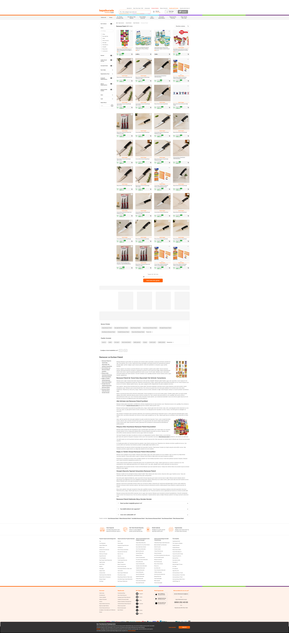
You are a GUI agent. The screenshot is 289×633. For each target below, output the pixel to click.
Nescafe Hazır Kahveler (122, 551)
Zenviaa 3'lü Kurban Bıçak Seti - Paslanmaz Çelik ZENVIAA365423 (124, 263)
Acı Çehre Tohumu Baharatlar (142, 559)
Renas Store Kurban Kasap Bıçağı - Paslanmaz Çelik (143, 78)
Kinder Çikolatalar (157, 553)
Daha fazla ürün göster (153, 280)
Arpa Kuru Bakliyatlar (140, 574)
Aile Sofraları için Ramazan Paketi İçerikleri (106, 369)
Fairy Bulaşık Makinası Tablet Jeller (125, 568)
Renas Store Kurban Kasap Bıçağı (180, 132)
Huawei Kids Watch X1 (177, 551)
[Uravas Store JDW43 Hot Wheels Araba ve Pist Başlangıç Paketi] (162, 174)
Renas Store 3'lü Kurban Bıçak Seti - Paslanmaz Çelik (124, 133)
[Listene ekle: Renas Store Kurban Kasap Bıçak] (169, 86)
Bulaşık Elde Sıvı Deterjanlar (104, 577)
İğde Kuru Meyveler (140, 551)
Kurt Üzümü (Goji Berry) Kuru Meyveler (162, 555)
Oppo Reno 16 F (176, 570)
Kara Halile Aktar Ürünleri (141, 546)
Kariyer (100, 601)
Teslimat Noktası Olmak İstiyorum (124, 603)
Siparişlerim (129, 8)
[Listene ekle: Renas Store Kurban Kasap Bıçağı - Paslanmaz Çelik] (150, 59)
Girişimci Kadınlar (155, 8)
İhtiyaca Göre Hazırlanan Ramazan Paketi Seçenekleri (107, 375)
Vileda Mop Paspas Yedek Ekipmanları (162, 542)
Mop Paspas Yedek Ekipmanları (105, 560)
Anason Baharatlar (139, 572)
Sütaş (104, 34)
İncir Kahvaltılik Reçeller (159, 557)
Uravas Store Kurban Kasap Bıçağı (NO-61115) (124, 104)
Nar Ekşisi (101, 581)
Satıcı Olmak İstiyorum (122, 595)
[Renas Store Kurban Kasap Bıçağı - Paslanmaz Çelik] (143, 66)
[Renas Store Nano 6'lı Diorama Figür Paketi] (181, 93)
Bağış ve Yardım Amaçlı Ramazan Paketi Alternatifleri (106, 380)
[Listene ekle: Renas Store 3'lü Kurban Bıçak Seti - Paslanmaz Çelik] (132, 114)
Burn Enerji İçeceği (158, 561)
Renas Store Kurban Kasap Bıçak (161, 103)
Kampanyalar (147, 8)
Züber (104, 38)
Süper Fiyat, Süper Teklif (138, 8)
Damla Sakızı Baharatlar (141, 580)
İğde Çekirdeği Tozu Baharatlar (160, 544)
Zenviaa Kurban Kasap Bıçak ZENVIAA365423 (160, 76)
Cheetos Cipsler (157, 549)
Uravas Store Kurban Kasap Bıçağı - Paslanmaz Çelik (161, 133)
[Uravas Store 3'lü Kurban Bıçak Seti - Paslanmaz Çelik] (125, 201)
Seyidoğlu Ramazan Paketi (138, 518)
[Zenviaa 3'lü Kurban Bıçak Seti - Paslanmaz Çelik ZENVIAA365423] (125, 253)
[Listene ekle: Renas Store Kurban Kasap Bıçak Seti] (132, 59)
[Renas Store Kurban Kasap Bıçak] (162, 93)
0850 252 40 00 (181, 602)
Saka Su (119, 555)
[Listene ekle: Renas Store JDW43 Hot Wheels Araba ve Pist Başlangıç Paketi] (188, 59)
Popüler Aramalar (176, 545)
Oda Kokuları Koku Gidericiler (105, 574)
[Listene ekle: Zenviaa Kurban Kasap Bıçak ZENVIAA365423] (169, 59)
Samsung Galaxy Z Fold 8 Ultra (179, 574)
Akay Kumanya (106, 40)
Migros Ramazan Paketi (125, 518)
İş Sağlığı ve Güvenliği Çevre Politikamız (107, 610)
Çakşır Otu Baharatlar (140, 563)
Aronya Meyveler (139, 561)
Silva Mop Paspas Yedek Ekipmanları (125, 579)
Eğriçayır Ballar (121, 562)
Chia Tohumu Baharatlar (141, 549)
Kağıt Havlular (102, 562)
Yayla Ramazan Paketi (113, 518)
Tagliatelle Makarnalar (140, 568)
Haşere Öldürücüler (103, 545)
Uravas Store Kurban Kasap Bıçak (142, 132)
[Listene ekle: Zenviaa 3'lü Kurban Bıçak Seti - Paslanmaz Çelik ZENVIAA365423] (132, 246)
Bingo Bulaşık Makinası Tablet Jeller (125, 577)
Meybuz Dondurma (158, 559)
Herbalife (104, 46)
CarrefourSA (105, 51)
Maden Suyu (101, 547)
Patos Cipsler (120, 543)
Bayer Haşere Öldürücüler (123, 572)
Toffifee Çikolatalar (158, 572)
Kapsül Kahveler (102, 555)
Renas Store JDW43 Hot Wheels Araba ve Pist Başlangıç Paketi (179, 78)
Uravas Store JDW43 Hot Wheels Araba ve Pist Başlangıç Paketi (161, 186)
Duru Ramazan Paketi (167, 518)
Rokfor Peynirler (157, 546)
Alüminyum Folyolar (103, 553)
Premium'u (108, 12)
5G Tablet (174, 566)
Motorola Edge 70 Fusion (178, 564)
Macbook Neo (175, 558)
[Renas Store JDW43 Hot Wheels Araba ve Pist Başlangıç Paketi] (181, 66)
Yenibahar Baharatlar (140, 570)
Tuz (100, 541)
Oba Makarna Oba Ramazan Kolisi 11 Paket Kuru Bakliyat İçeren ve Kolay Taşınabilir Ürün (180, 50)
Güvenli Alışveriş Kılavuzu (104, 607)
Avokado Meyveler (139, 553)
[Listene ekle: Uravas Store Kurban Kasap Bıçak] (150, 114)
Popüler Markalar (176, 547)
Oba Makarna (105, 44)
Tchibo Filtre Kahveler (158, 551)
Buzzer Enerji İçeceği (122, 566)
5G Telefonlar (175, 568)
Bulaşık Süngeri (102, 579)
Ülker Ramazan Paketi (178, 518)
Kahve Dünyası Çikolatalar (123, 549)
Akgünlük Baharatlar (140, 576)
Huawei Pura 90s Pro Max (178, 553)
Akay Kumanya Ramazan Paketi (153, 518)
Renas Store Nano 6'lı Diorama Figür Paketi (180, 104)
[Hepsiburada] (106, 10)
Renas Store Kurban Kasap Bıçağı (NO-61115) (123, 159)
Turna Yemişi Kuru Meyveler (159, 570)
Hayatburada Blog (121, 593)
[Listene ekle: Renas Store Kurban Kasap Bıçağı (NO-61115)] (132, 141)
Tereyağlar (101, 568)
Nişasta (100, 566)
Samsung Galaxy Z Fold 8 (178, 572)
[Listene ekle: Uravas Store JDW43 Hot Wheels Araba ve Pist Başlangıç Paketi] (169, 168)
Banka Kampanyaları (122, 607)
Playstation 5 (175, 562)
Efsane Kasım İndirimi (177, 549)
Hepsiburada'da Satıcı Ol (185, 8)
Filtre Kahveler (102, 551)
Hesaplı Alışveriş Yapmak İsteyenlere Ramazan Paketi (107, 385)
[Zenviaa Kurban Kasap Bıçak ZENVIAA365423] (162, 66)
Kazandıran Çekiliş (176, 560)
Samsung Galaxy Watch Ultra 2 (179, 579)
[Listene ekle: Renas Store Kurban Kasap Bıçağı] (188, 114)
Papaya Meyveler (139, 578)
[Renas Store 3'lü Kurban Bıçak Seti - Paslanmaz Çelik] (125, 121)
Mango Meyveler (157, 576)
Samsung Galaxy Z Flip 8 (177, 577)
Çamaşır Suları (102, 572)
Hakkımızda (101, 593)
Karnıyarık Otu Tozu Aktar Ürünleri (143, 544)
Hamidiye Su (120, 547)
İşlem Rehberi (120, 610)
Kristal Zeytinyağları (158, 582)
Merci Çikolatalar (121, 558)
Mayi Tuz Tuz (120, 553)
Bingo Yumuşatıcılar (122, 564)
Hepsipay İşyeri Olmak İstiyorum (124, 597)
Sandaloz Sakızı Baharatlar (141, 565)
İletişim (100, 612)
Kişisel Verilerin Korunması (104, 603)
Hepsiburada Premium (173, 8)
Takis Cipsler (120, 570)
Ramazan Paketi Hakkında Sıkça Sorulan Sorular (106, 390)
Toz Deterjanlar (102, 543)
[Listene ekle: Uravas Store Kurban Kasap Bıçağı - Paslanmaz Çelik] (169, 114)
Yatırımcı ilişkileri (102, 597)
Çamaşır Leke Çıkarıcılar (104, 549)
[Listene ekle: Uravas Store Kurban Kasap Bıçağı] (132, 221)
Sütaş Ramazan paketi (164, 436)
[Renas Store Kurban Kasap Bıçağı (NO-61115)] (125, 148)
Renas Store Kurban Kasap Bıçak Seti (124, 77)
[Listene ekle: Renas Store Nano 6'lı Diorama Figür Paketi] (188, 86)
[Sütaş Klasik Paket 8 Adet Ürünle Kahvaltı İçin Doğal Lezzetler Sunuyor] (162, 38)
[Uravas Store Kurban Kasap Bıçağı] (125, 228)
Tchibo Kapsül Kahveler (122, 560)
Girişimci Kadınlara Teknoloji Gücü (124, 601)
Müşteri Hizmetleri (164, 8)
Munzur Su (156, 565)
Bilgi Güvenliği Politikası (104, 605)
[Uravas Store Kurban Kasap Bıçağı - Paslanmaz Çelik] (162, 121)
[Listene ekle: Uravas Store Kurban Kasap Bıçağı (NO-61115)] (132, 86)
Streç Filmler (101, 564)
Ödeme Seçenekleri (122, 605)
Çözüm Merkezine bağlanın (181, 593)
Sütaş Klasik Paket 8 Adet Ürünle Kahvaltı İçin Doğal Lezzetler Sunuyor (162, 48)
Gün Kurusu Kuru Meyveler (159, 574)
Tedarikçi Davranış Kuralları (123, 599)
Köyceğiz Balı (105, 36)
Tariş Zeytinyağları (158, 578)
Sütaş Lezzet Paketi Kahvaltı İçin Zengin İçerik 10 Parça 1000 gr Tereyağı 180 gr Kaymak (142, 48)
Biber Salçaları (157, 580)
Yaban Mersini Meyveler (141, 542)
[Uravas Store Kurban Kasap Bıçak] (143, 121)
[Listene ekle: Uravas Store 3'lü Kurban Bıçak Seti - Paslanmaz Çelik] (132, 194)
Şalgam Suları (102, 570)
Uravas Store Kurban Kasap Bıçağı (124, 238)
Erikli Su (119, 541)
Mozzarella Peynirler (140, 582)
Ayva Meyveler (157, 568)
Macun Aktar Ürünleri (158, 563)
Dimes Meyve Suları (122, 574)
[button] (125, 54)
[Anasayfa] (117, 23)
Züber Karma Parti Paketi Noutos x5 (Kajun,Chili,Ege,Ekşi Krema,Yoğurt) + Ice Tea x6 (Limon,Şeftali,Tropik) (124, 50)
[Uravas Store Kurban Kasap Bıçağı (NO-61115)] (125, 93)
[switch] (111, 24)
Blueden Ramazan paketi (133, 405)
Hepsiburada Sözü (176, 541)
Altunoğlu (104, 42)
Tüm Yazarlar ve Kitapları (178, 543)
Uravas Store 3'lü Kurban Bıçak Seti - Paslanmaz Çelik (124, 213)
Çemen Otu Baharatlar (140, 557)
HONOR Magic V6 (176, 581)
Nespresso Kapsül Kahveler (123, 545)
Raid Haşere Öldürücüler (122, 581)
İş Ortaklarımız (102, 595)
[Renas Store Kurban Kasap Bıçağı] (181, 121)
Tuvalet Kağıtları (102, 558)
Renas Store (105, 48)
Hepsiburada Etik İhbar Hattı (181, 607)
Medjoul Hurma (139, 555)
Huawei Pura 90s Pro (177, 555)
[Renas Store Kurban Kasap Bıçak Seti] (125, 66)
